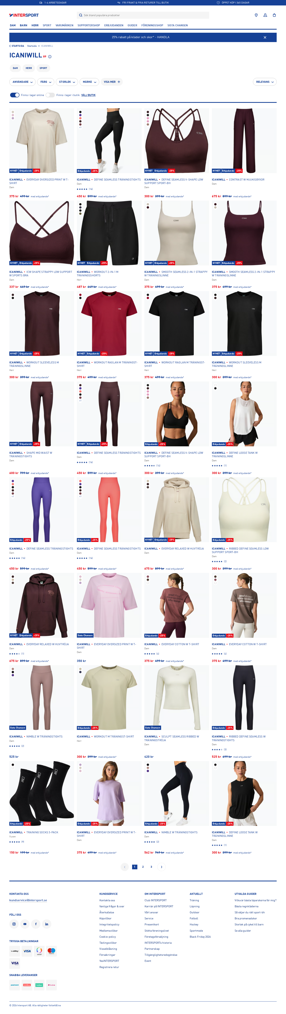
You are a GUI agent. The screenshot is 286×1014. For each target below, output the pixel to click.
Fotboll (194, 918)
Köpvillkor (105, 918)
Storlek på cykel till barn (249, 924)
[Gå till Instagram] (14, 924)
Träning (194, 900)
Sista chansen (178, 25)
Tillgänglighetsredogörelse (161, 954)
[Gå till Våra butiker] (256, 15)
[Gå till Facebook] (36, 924)
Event (148, 960)
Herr (35, 25)
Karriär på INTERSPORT (159, 906)
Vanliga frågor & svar (111, 906)
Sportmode (196, 930)
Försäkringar (107, 954)
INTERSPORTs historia (158, 942)
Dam (13, 25)
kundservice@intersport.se (28, 900)
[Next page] (161, 867)
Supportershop (89, 25)
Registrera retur (109, 967)
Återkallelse (106, 912)
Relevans (262, 81)
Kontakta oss (107, 900)
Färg (43, 81)
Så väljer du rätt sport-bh (250, 912)
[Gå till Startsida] (24, 15)
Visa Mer (110, 81)
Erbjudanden (113, 25)
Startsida (18, 46)
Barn (23, 25)
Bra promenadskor (246, 918)
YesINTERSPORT (109, 960)
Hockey (194, 924)
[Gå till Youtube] (25, 924)
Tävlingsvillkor (108, 942)
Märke (87, 81)
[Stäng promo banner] (265, 37)
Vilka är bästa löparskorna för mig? (255, 900)
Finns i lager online (32, 95)
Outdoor (194, 912)
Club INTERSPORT (156, 900)
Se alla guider (243, 930)
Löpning (195, 906)
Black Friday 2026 (200, 936)
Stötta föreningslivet (157, 930)
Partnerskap (152, 948)
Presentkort (152, 924)
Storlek (65, 81)
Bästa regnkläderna (246, 906)
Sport (47, 25)
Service (149, 918)
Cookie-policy (107, 936)
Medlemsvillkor (108, 930)
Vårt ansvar (151, 912)
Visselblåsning (108, 948)
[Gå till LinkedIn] (47, 924)
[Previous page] (124, 867)
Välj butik (88, 95)
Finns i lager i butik (68, 95)
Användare (20, 81)
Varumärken (64, 25)
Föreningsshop (152, 25)
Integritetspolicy (109, 924)
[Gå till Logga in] (265, 15)
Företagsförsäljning (156, 936)
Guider (132, 25)
